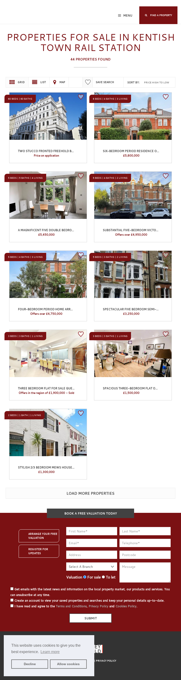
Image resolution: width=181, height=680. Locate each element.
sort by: (133, 82)
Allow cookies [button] (68, 664)
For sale (93, 577)
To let (110, 577)
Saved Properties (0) (91, 3)
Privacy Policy (98, 606)
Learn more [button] (50, 652)
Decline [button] (30, 664)
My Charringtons (60, 3)
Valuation (74, 577)
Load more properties (90, 493)
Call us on (157, 3)
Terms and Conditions (71, 606)
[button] (158, 15)
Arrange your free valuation (42, 536)
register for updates (38, 551)
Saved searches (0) (123, 3)
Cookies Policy (125, 606)
